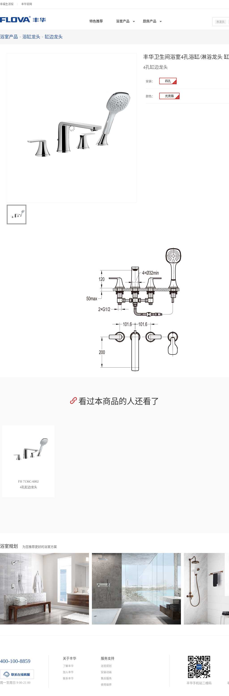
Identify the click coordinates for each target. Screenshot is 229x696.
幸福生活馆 (6, 4)
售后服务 (106, 678)
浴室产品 (9, 36)
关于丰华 (69, 658)
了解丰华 (68, 666)
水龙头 (220, 21)
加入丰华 (68, 672)
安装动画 (106, 672)
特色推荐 (96, 21)
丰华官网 (26, 4)
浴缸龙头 (31, 36)
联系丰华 (68, 678)
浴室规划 (106, 666)
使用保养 (106, 684)
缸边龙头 (54, 36)
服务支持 (107, 658)
